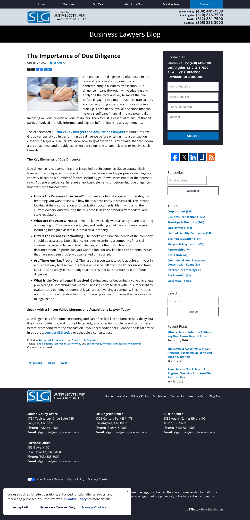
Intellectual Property (184, 270)
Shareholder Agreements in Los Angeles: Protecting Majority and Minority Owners (190, 353)
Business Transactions (186, 217)
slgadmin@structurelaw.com (58, 432)
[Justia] (202, 157)
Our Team (99, 4)
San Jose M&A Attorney (67, 343)
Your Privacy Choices (50, 479)
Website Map (197, 396)
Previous (35, 362)
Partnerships (179, 249)
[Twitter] (184, 157)
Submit (193, 136)
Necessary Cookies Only (57, 507)
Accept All (20, 507)
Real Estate (178, 255)
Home (41, 4)
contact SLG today (58, 332)
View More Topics (179, 281)
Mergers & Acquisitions (52, 340)
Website (68, 4)
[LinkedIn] (193, 157)
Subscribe (193, 191)
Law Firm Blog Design (204, 509)
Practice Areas (171, 4)
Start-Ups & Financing (85, 340)
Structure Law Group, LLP (196, 17)
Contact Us (207, 4)
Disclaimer (159, 396)
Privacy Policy (140, 396)
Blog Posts (216, 396)
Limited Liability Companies (190, 233)
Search (193, 311)
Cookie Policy (75, 479)
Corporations (180, 211)
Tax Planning (179, 275)
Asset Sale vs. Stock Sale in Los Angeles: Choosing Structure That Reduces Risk (190, 373)
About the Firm (134, 4)
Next (65, 362)
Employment (180, 228)
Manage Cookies (98, 479)
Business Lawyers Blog (56, 17)
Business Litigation (184, 239)
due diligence (44, 343)
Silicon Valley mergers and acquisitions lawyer (114, 343)
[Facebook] (175, 157)
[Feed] (211, 157)
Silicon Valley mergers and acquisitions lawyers (88, 132)
